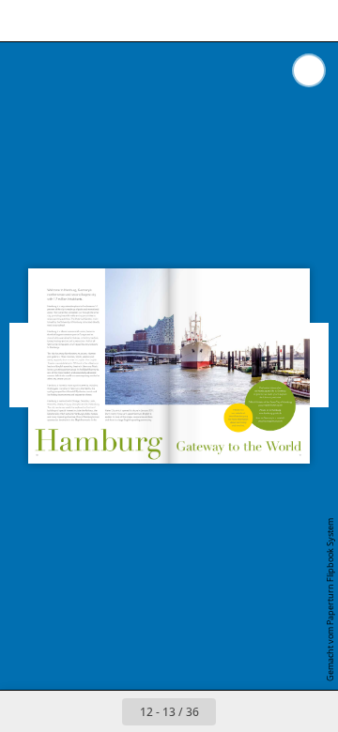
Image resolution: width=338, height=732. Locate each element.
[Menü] (26, 20)
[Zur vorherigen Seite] (101, 711)
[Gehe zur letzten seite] (278, 711)
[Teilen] (270, 20)
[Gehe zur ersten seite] (60, 711)
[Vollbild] (311, 20)
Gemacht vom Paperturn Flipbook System (330, 599)
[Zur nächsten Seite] (236, 711)
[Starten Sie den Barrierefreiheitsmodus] (109, 20)
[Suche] (67, 20)
